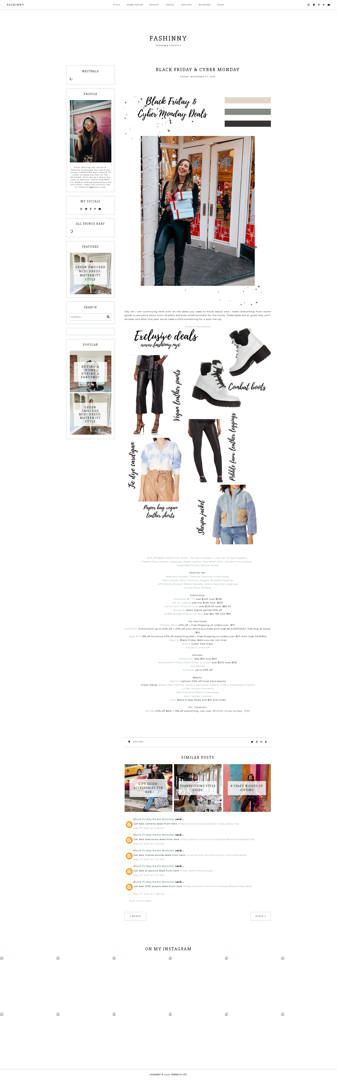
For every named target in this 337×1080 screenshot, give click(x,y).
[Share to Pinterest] (262, 742)
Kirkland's (131, 628)
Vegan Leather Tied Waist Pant (203, 561)
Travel (170, 5)
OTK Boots (165, 583)
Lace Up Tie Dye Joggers (230, 557)
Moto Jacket (170, 580)
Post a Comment (140, 900)
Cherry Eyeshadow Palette (237, 684)
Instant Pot (186, 658)
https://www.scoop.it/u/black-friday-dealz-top (208, 823)
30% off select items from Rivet (167, 557)
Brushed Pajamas (222, 580)
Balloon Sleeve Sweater (188, 583)
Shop (220, 5)
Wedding (205, 5)
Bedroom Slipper (177, 576)
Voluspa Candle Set (197, 647)
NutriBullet (198, 666)
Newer (136, 916)
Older (259, 916)
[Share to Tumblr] (266, 742)
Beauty (154, 5)
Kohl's (187, 643)
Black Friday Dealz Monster (154, 819)
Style (116, 5)
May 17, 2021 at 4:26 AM (148, 828)
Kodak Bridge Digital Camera (184, 613)
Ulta (172, 699)
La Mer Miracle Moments (198, 688)
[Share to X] (252, 742)
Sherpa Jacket (209, 565)
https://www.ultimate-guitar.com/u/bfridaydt (217, 855)
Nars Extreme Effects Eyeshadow (197, 692)
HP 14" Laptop (181, 602)
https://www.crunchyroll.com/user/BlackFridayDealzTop (218, 839)
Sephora (174, 681)
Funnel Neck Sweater (197, 587)
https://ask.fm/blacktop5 (197, 870)
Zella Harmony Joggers (195, 580)
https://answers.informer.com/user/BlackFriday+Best (218, 886)
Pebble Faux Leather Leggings (162, 561)
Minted (150, 710)
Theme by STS (179, 1074)
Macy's (173, 640)
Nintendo (179, 610)
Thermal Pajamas (200, 576)
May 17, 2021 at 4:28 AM (149, 893)
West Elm (135, 636)
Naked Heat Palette (171, 684)
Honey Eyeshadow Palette (202, 684)
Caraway (188, 669)
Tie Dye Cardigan (201, 557)
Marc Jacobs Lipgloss (197, 696)
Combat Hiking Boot (238, 561)
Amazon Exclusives (197, 326)
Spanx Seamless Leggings (221, 583)
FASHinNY (15, 4)
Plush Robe (221, 576)
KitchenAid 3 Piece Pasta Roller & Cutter (184, 662)
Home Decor (135, 5)
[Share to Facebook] (257, 742)
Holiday (186, 5)
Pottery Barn (169, 625)
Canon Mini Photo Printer (181, 606)
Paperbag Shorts (188, 565)
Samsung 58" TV (184, 598)
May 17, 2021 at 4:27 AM (148, 859)
